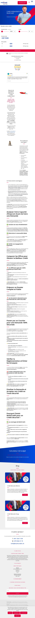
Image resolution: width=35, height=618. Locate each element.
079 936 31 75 (18, 541)
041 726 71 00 (18, 538)
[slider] (2, 31)
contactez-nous (12, 132)
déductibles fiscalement (16, 189)
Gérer (10, 612)
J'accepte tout (16, 612)
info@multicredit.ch (17, 543)
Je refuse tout (23, 612)
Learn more (17, 615)
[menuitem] (29, 2)
